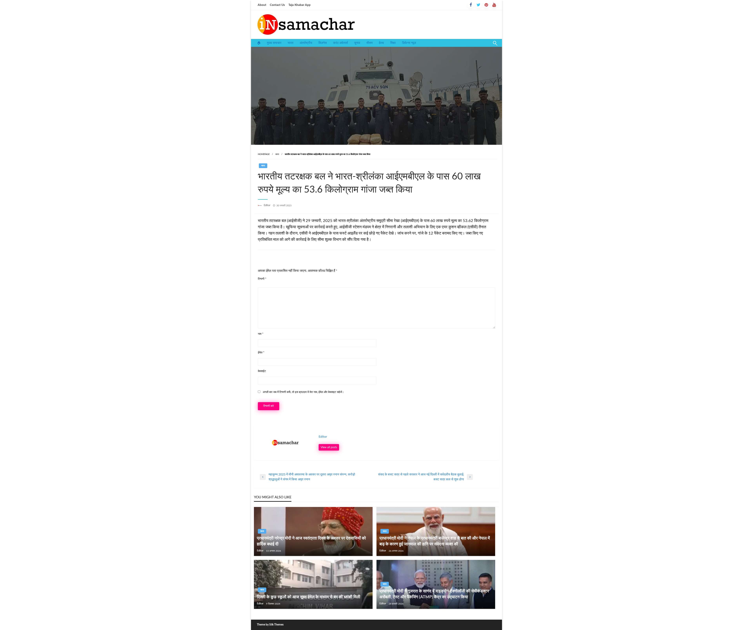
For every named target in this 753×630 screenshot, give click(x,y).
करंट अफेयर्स (340, 42)
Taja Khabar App (299, 5)
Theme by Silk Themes (270, 624)
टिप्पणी (262, 279)
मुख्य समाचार (274, 42)
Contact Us (277, 5)
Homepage (264, 154)
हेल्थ (381, 42)
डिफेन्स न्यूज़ (409, 42)
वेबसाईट (262, 371)
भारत (290, 42)
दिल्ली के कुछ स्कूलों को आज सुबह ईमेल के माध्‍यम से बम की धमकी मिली (308, 597)
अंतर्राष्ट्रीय (306, 42)
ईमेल (261, 352)
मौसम (369, 42)
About (262, 5)
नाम (260, 334)
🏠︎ (259, 42)
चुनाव (357, 42)
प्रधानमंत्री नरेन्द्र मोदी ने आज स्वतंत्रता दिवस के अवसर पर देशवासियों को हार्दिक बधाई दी (311, 541)
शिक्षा (393, 42)
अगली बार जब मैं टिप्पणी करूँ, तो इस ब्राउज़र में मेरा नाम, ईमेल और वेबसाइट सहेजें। (303, 392)
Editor (267, 205)
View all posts (329, 447)
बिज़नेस (322, 42)
